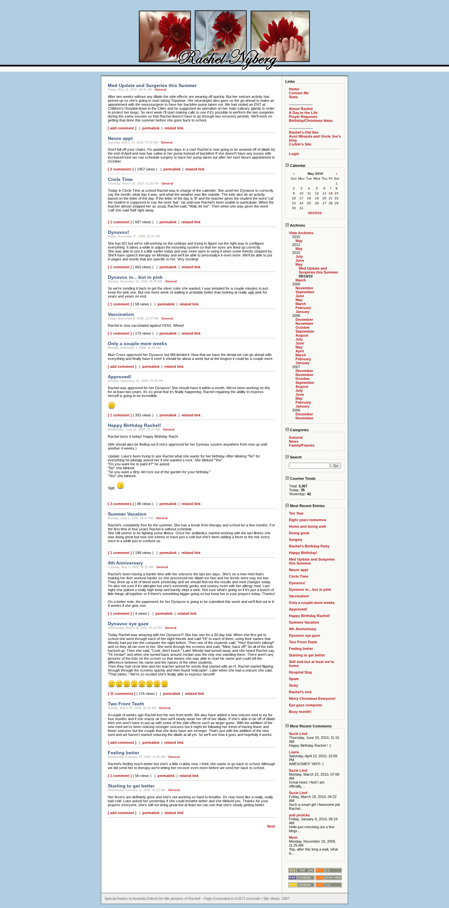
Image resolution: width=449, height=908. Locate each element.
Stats (293, 97)
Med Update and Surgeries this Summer (318, 270)
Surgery (295, 540)
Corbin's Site (300, 144)
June (299, 260)
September (304, 292)
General (160, 89)
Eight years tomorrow (307, 520)
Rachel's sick (300, 692)
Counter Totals (302, 478)
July (299, 256)
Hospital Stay (300, 672)
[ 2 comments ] (121, 169)
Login (294, 154)
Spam (294, 679)
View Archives (301, 233)
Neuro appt (298, 570)
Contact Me (299, 93)
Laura (294, 752)
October (302, 327)
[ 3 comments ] (121, 504)
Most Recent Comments (310, 726)
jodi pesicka (299, 815)
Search (295, 457)
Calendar (297, 165)
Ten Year (296, 513)
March (300, 280)
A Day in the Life (303, 113)
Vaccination (299, 596)
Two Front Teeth (303, 642)
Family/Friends (302, 445)
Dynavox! (297, 583)
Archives (297, 225)
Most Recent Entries (307, 506)
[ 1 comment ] (120, 222)
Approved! (298, 609)
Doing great (299, 533)
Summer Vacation (304, 622)
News (293, 441)
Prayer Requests (303, 117)
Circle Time (298, 576)
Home (294, 89)
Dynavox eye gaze (304, 635)
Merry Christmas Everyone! (312, 698)
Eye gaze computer (305, 705)
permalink (150, 128)
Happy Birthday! (303, 553)
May (298, 241)
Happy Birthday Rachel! (309, 616)
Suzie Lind (298, 734)
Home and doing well (307, 526)
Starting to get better (307, 655)
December (304, 319)
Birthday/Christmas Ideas (311, 120)
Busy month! (300, 712)
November (304, 288)
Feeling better (301, 649)
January (302, 312)
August (301, 335)
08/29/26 (315, 213)
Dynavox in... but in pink (310, 589)
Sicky (293, 685)
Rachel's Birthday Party (309, 546)
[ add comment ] (122, 128)
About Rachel (301, 109)
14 (331, 193)
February (303, 308)
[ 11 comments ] (121, 694)
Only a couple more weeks (312, 603)
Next (271, 826)
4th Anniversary (302, 629)
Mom (293, 837)
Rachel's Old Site (304, 132)
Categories (299, 430)
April (299, 351)
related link (173, 128)
